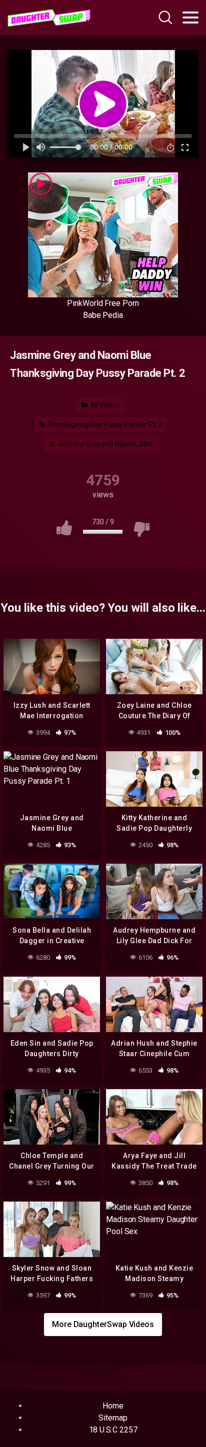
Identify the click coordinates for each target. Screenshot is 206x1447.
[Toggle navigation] (190, 17)
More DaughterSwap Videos (103, 1324)
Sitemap (112, 1418)
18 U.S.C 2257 (113, 1430)
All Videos (104, 405)
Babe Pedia (103, 315)
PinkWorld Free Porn (102, 303)
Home (113, 1406)
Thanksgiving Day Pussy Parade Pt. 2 (104, 424)
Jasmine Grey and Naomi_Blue (105, 444)
